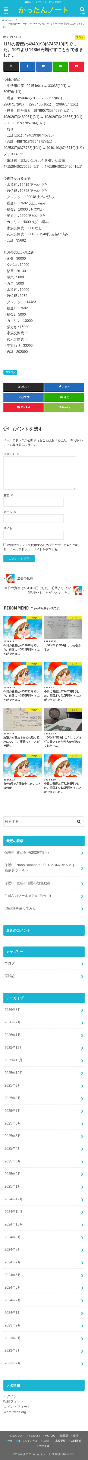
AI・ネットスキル (28, 1441)
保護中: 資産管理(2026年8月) (26, 852)
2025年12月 (13, 1047)
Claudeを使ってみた (20, 908)
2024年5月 (12, 1287)
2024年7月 (12, 1262)
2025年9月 (12, 1085)
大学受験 (44, 1446)
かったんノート (44, 9)
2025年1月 (12, 1186)
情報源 (64, 1435)
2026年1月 (12, 1035)
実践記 (9, 976)
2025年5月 (12, 1136)
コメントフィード (17, 1407)
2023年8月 (12, 1338)
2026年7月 (12, 1022)
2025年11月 (13, 1060)
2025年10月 (13, 1073)
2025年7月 (12, 1110)
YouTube (50, 1435)
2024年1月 (12, 1312)
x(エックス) (16, 1435)
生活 (75, 1435)
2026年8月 (12, 1010)
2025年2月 (12, 1174)
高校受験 (60, 1441)
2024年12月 (13, 1199)
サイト (7, 528)
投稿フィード (13, 1401)
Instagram (34, 1435)
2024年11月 (13, 1211)
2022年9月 (12, 1363)
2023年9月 (12, 1325)
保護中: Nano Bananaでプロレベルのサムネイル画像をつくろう (41, 867)
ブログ (12, 372)
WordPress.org (14, 1412)
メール (9, 512)
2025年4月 (12, 1148)
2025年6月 (12, 1123)
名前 (8, 495)
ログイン (10, 1396)
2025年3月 (12, 1161)
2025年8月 (12, 1098)
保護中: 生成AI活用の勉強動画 (27, 883)
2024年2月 (12, 1300)
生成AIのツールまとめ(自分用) (27, 895)
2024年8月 (12, 1249)
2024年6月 (12, 1275)
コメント (11, 454)
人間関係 (76, 1441)
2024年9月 (12, 1237)
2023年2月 (12, 1350)
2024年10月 (13, 1224)
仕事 (10, 1441)
